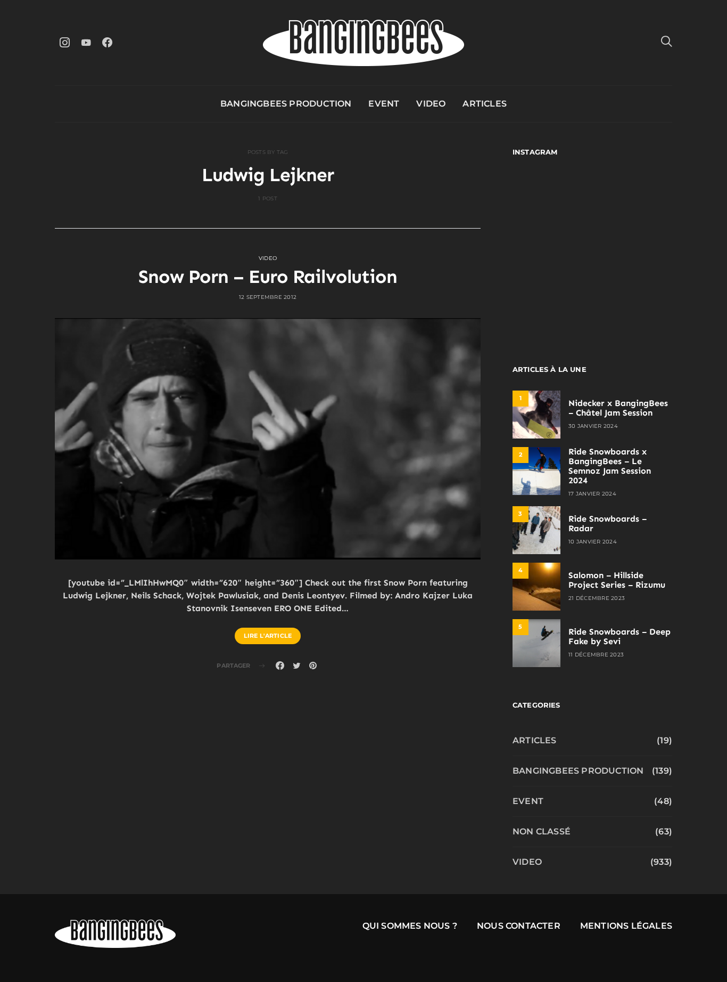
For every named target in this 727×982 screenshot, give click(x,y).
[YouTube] (85, 42)
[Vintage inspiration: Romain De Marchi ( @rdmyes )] (551, 201)
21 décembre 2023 (596, 598)
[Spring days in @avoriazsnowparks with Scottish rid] (551, 298)
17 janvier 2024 (592, 493)
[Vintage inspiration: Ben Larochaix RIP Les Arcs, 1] (633, 298)
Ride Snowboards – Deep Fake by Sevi (619, 636)
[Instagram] (64, 42)
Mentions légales (626, 926)
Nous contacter (518, 926)
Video (430, 104)
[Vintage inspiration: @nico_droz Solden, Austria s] (551, 249)
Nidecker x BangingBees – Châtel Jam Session (618, 408)
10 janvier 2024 (592, 541)
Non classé (542, 831)
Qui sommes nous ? (409, 926)
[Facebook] (107, 42)
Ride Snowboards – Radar (607, 523)
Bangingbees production (285, 104)
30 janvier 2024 (593, 426)
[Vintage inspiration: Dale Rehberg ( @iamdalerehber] (633, 249)
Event (383, 104)
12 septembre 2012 (267, 297)
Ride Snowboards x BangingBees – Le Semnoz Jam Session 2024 (609, 466)
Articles (484, 104)
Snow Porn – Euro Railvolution (267, 276)
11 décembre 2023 (596, 654)
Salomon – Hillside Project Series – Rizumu (616, 580)
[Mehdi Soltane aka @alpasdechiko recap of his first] (633, 201)
